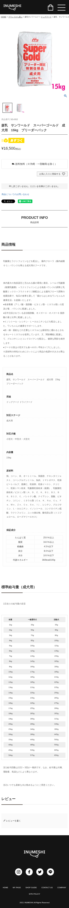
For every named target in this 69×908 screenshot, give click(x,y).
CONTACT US (47, 888)
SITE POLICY (34, 894)
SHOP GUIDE (31, 888)
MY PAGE (17, 888)
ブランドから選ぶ (15, 17)
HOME (3, 17)
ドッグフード (46, 17)
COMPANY (61, 888)
